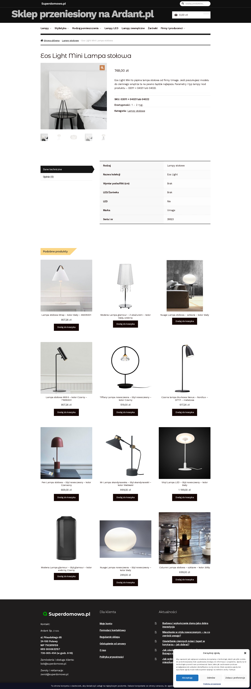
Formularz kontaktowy (113, 630)
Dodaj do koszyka (66, 327)
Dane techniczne (52, 169)
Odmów (211, 677)
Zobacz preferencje (235, 677)
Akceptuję (187, 677)
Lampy (45, 28)
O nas (103, 650)
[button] (245, 653)
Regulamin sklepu (110, 636)
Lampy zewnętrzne (133, 28)
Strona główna (51, 40)
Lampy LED (111, 28)
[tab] (66, 169)
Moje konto (106, 623)
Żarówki (152, 28)
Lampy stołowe (70, 40)
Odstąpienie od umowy (113, 643)
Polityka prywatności (212, 684)
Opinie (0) (48, 176)
